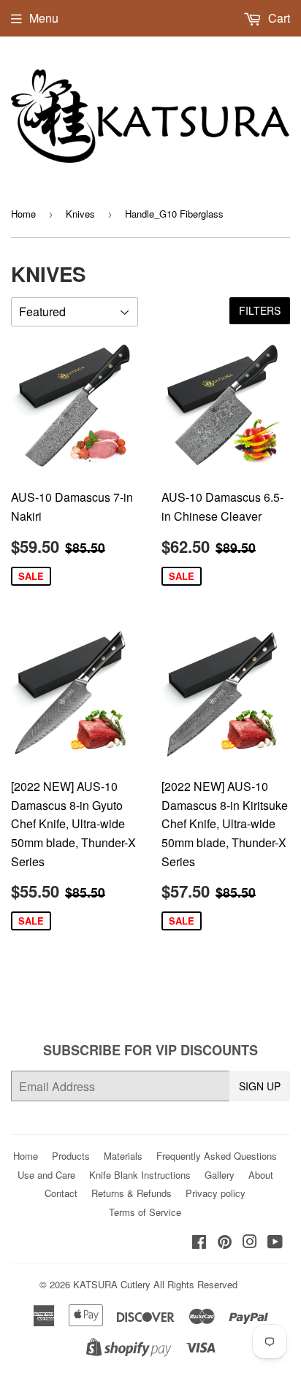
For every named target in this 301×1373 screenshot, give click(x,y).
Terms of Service (145, 1212)
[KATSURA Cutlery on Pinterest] (224, 1242)
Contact (61, 1193)
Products (71, 1156)
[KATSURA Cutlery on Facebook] (199, 1242)
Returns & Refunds (131, 1193)
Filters (260, 310)
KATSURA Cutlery (111, 1284)
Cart (277, 17)
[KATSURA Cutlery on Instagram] (250, 1242)
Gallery (220, 1175)
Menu (43, 17)
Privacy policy (215, 1193)
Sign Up (260, 1086)
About (260, 1175)
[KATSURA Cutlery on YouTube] (275, 1242)
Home (23, 214)
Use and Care (46, 1175)
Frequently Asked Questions (216, 1156)
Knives (80, 214)
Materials (123, 1156)
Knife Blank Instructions (140, 1175)
